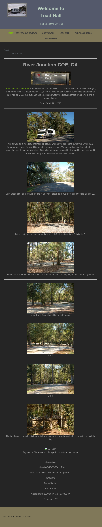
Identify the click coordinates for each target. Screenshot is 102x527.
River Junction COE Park (17, 88)
